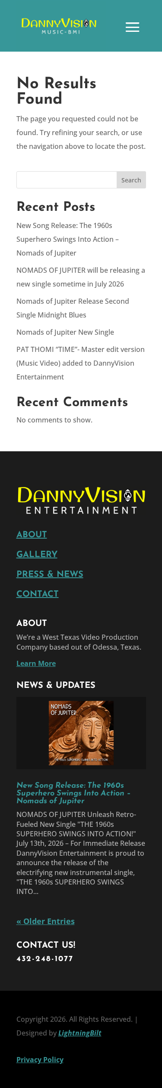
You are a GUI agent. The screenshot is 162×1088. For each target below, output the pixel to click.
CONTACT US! (45, 945)
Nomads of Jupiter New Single (65, 332)
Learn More (36, 663)
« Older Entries (45, 921)
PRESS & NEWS (49, 574)
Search (131, 180)
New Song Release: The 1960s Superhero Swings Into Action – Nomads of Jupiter (67, 239)
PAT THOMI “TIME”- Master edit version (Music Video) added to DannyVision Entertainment (80, 363)
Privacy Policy (40, 1059)
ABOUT (31, 535)
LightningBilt (80, 1033)
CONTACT (37, 594)
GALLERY (36, 555)
